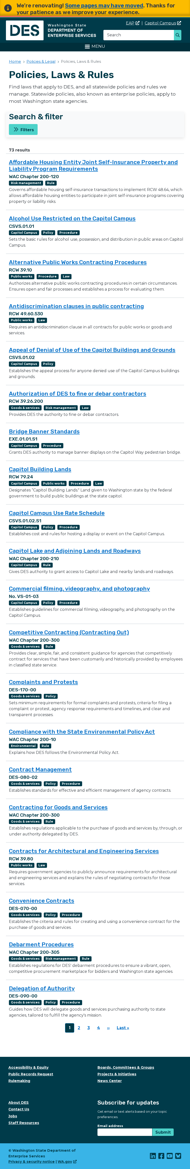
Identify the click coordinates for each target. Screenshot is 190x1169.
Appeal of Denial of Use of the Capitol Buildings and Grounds (92, 349)
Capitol (160, 23)
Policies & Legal (40, 61)
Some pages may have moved (104, 5)
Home (15, 61)
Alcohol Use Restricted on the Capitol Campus (72, 218)
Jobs (12, 1116)
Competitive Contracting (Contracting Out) (69, 632)
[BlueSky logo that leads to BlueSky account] (178, 1157)
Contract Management (40, 769)
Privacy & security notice (31, 1162)
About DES (18, 1103)
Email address (110, 1126)
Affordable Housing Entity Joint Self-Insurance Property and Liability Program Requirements (93, 165)
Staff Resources (23, 1123)
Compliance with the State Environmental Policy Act (82, 731)
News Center (109, 1081)
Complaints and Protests (43, 682)
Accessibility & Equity (28, 1067)
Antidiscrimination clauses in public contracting (76, 306)
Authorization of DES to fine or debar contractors (77, 393)
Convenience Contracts (41, 900)
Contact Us (18, 1109)
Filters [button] (27, 130)
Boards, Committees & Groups (125, 1067)
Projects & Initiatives (116, 1074)
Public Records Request (30, 1074)
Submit (163, 1132)
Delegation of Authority (42, 988)
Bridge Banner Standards (44, 431)
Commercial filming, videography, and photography (79, 588)
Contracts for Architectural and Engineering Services (84, 851)
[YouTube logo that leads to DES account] (170, 1157)
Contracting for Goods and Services (58, 807)
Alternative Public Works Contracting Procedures (78, 262)
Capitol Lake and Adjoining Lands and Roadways (75, 550)
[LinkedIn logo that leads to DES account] (153, 1157)
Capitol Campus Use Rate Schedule (57, 513)
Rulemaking (19, 1081)
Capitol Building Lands (40, 469)
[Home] (51, 23)
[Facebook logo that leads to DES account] (161, 1157)
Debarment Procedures (41, 944)
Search (179, 36)
